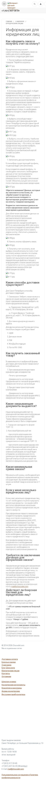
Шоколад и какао (9, 682)
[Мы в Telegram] (10, 652)
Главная (9, 21)
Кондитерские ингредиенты (13, 685)
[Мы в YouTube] (4, 652)
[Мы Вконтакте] (16, 652)
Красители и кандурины (12, 688)
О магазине (19, 21)
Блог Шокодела (8, 668)
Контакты (6, 674)
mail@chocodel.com (19, 587)
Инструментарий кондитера (13, 694)
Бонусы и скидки (9, 662)
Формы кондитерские (11, 691)
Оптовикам (6, 676)
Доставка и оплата (10, 659)
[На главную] (13, 5)
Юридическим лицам (10, 671)
